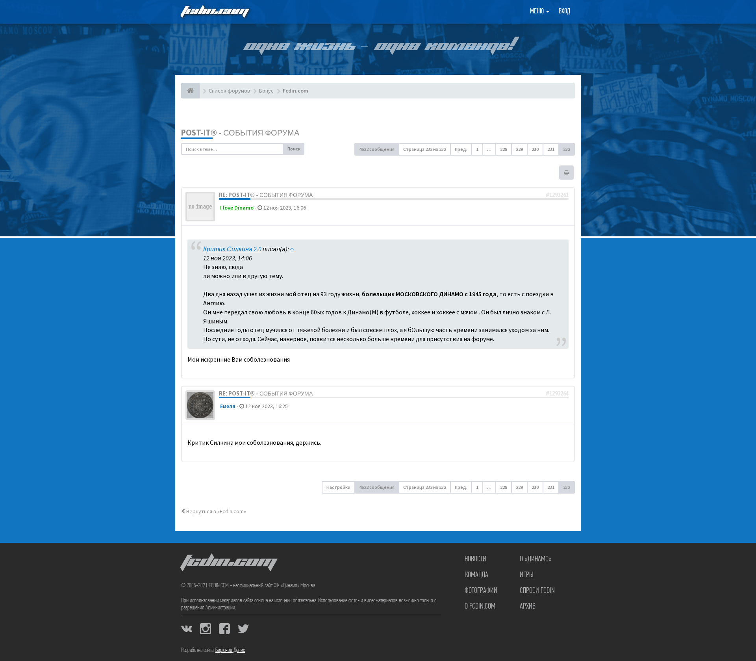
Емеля (227, 406)
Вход (564, 11)
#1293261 (557, 195)
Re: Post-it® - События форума (266, 195)
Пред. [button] (461, 149)
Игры (527, 575)
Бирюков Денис (230, 650)
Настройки (338, 487)
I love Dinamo (237, 207)
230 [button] (535, 149)
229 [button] (519, 149)
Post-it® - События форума (240, 132)
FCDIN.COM (214, 11)
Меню (537, 11)
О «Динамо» (536, 559)
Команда (476, 575)
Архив (528, 607)
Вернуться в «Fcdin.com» (215, 511)
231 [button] (550, 149)
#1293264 (557, 393)
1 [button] (477, 149)
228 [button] (503, 149)
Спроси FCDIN (537, 591)
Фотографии (481, 591)
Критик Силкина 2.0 (232, 249)
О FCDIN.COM (480, 607)
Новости (475, 559)
